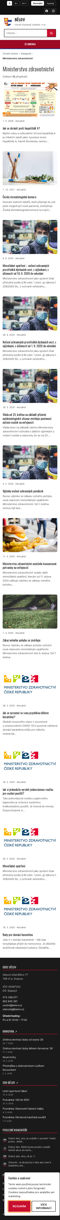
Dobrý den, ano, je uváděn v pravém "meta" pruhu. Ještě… (32, 1140)
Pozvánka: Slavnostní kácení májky (23, 1108)
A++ (24, 3)
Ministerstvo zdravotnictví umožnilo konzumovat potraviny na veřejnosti (29, 566)
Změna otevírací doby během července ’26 (28, 1048)
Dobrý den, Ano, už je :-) (21, 1156)
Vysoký (50, 3)
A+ (16, 3)
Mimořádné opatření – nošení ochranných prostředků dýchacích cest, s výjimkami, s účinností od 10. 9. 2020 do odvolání (26, 269)
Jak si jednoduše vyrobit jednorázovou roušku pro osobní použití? (28, 791)
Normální (37, 3)
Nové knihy (9, 1057)
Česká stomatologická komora (19, 197)
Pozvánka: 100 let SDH (16, 1099)
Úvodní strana (10, 53)
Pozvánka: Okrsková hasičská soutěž (24, 1117)
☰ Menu (30, 44)
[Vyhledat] (51, 33)
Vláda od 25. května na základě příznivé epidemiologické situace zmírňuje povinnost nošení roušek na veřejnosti (27, 418)
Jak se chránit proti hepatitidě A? (21, 128)
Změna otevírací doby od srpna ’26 (23, 1039)
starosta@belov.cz (13, 1009)
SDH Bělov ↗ (10, 1083)
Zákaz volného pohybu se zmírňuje (21, 640)
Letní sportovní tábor (15, 1091)
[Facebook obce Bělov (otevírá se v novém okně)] (46, 11)
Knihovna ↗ (10, 1031)
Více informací (43, 1206)
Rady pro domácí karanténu (18, 935)
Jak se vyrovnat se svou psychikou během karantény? (26, 715)
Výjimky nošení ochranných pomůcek (23, 491)
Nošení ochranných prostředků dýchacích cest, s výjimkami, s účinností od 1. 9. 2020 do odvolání (29, 344)
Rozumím (19, 1206)
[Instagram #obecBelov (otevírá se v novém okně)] (53, 11)
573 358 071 (10, 997)
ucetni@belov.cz (12, 1005)
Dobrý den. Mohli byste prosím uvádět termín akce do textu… (29, 1148)
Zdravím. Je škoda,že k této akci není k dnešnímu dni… (29, 1164)
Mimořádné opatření (14, 866)
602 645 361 (10, 1001)
